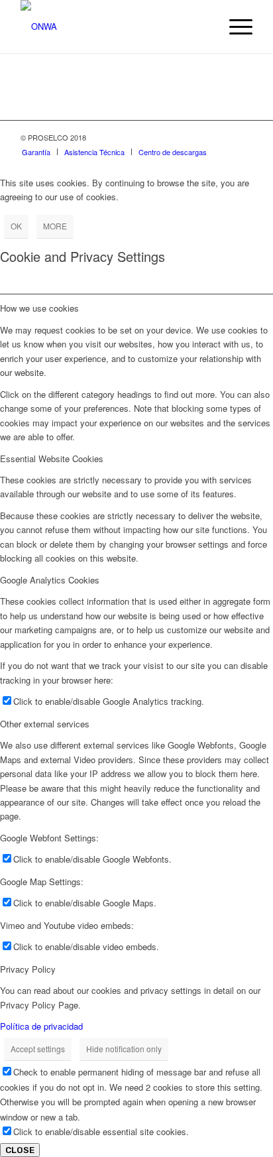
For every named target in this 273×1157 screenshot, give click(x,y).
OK (16, 225)
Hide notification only (124, 1048)
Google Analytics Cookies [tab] (49, 580)
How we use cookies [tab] (39, 308)
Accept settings (38, 1048)
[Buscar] (203, 26)
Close (19, 1150)
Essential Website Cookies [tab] (51, 458)
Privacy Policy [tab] (28, 969)
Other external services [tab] (44, 723)
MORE (55, 225)
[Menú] (234, 26)
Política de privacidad (41, 1026)
